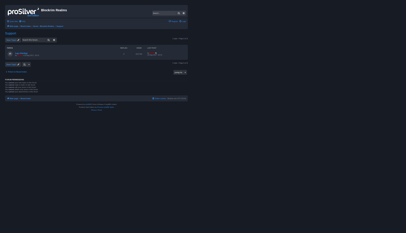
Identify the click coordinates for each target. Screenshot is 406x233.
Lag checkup (21, 53)
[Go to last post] (156, 53)
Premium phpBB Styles (105, 107)
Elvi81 (19, 55)
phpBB (88, 104)
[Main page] (23, 11)
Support (10, 33)
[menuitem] (22, 21)
